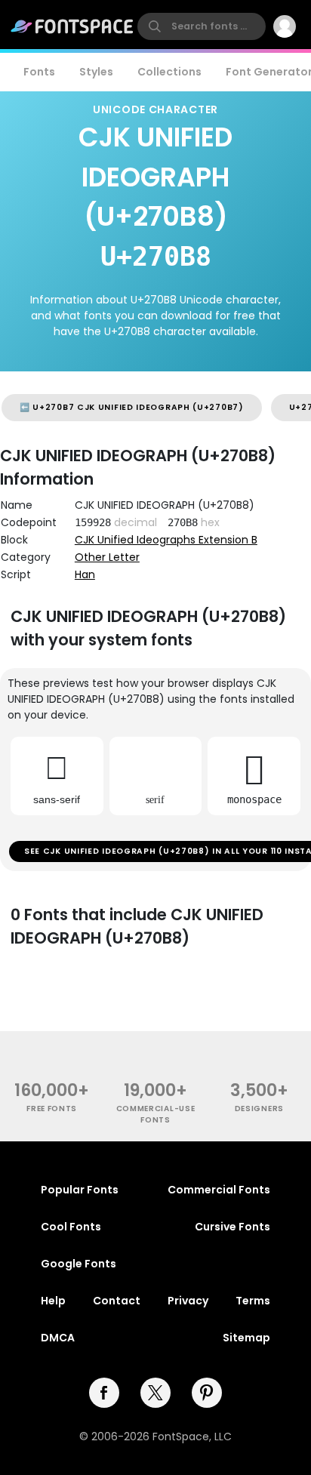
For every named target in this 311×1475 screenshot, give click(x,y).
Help (53, 1300)
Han (85, 574)
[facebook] (104, 1393)
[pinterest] (207, 1393)
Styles (96, 71)
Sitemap (246, 1337)
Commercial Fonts (219, 1189)
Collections (169, 71)
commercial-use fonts (156, 1114)
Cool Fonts (71, 1226)
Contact (116, 1300)
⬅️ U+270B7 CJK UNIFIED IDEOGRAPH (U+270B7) (132, 407)
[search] (201, 26)
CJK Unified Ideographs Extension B (166, 539)
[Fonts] (72, 26)
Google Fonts (78, 1263)
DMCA (58, 1337)
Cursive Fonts (232, 1226)
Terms (253, 1300)
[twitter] (155, 1393)
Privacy (188, 1300)
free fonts (51, 1108)
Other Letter (107, 557)
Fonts (39, 71)
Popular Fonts (80, 1189)
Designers (259, 1108)
